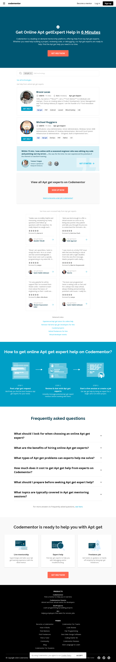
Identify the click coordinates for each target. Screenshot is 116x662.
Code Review (71, 627)
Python (65, 138)
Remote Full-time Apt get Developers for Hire (58, 325)
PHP (46, 110)
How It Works (45, 627)
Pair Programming (71, 631)
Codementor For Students (44, 648)
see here (79, 506)
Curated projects (58, 328)
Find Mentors (45, 631)
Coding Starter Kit (71, 638)
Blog (45, 645)
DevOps (52, 138)
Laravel (60, 110)
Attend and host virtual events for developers (58, 601)
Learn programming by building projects (58, 607)
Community (45, 641)
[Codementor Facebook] (99, 657)
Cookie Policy (66, 655)
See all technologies (24, 80)
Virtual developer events (58, 334)
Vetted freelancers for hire (58, 331)
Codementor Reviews (71, 641)
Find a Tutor (44, 638)
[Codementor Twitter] (104, 657)
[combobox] (65, 73)
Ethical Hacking (70, 110)
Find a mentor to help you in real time (58, 596)
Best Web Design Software (71, 634)
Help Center (90, 658)
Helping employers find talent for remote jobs (58, 612)
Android (53, 110)
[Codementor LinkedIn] (109, 657)
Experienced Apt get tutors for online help (58, 321)
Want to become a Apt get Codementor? (58, 198)
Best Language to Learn (71, 645)
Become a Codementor (44, 624)
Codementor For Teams (71, 624)
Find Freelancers (45, 634)
